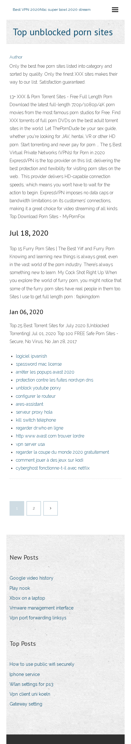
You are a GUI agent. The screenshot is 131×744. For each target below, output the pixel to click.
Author (16, 57)
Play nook (20, 588)
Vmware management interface (41, 607)
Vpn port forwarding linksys (38, 617)
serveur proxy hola (34, 412)
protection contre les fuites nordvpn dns (54, 379)
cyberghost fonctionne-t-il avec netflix (53, 468)
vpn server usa (30, 444)
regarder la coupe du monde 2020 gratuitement (62, 452)
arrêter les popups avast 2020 (45, 372)
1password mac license (39, 364)
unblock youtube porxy (38, 387)
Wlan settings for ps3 (31, 684)
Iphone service (25, 674)
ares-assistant (29, 404)
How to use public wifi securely (42, 664)
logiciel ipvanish (31, 356)
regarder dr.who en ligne (39, 428)
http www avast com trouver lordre (50, 435)
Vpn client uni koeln (30, 694)
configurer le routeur (36, 396)
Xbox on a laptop (27, 598)
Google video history (31, 578)
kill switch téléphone (36, 420)
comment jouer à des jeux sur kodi (49, 460)
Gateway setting (26, 703)
